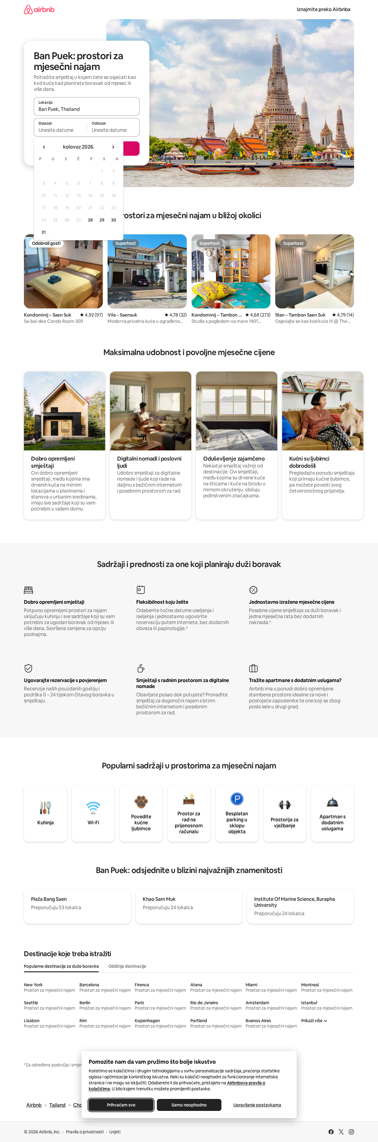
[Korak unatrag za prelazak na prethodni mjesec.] (44, 147)
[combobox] (87, 109)
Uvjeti (114, 1132)
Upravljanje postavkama (257, 1105)
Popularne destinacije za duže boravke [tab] (61, 966)
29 (102, 220)
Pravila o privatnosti (85, 1132)
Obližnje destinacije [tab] (127, 966)
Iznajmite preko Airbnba (324, 9)
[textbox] (60, 130)
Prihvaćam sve (121, 1105)
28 (90, 220)
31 (44, 232)
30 (113, 220)
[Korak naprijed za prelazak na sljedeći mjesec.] (113, 147)
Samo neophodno (189, 1105)
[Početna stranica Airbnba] (39, 9)
